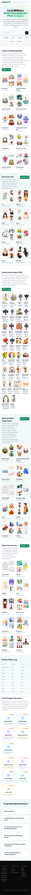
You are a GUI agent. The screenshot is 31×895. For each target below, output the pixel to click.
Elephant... (11, 378)
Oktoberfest (5, 127)
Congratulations (5, 667)
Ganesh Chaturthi (6, 167)
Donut (12, 682)
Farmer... (12, 306)
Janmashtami (5, 148)
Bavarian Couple (18, 351)
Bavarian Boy (4, 394)
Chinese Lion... (18, 336)
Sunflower (6, 37)
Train (12, 676)
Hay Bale (19, 41)
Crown (22, 667)
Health (22, 670)
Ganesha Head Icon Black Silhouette (26, 304)
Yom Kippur (5, 88)
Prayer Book (16, 391)
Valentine (25, 362)
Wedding (4, 593)
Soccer (13, 688)
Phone (22, 685)
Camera (3, 679)
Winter (12, 691)
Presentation (5, 631)
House (3, 685)
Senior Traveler (4, 379)
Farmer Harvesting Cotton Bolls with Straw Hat (13, 304)
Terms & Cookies (23, 873)
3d (2, 204)
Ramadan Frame (5, 406)
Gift (12, 670)
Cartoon (18, 204)
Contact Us (24, 876)
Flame (3, 670)
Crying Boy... (12, 407)
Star (22, 688)
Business (23, 664)
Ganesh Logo (19, 306)
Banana (3, 664)
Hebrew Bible (16, 393)
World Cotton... (5, 305)
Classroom (19, 650)
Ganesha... (26, 334)
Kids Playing (19, 479)
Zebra (22, 691)
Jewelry (13, 685)
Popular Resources (4, 872)
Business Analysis (20, 498)
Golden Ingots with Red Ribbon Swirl (25, 346)
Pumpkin (3, 673)
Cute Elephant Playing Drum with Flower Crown (11, 376)
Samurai (23, 673)
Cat (12, 679)
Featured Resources (4, 876)
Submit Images (15, 872)
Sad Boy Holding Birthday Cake (12, 405)
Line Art (4, 242)
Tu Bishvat (18, 319)
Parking (18, 535)
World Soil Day (5, 458)
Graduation (5, 612)
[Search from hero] (26, 32)
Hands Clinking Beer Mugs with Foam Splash (25, 390)
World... (3, 377)
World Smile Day (6, 109)
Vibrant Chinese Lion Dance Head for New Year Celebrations (19, 333)
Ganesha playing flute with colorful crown (5, 333)
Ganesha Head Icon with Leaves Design (26, 318)
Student (18, 378)
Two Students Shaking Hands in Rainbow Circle (11, 361)
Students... (11, 364)
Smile (3, 688)
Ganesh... (11, 334)
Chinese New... (19, 334)
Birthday (18, 574)
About (22, 868)
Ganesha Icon (11, 337)
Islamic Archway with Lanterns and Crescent (5, 405)
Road (12, 673)
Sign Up (13, 870)
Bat (26, 37)
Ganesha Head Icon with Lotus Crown (26, 333)
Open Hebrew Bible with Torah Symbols (17, 390)
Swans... (24, 364)
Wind (22, 676)
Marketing (18, 631)
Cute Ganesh (3, 335)
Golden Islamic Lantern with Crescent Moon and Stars (25, 376)
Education (4, 650)
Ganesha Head (5, 321)
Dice (3, 682)
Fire (22, 682)
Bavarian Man (18, 365)
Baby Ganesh (11, 377)
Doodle (3, 260)
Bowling (13, 664)
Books (13, 37)
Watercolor (19, 242)
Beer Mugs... (25, 393)
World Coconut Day (21, 148)
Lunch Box (20, 37)
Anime (3, 223)
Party (17, 593)
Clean (6, 2)
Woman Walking (4, 307)
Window (3, 691)
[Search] (23, 2)
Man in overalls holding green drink (4, 361)
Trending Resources (4, 869)
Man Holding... (4, 365)
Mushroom (12, 41)
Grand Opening (5, 479)
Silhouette (19, 260)
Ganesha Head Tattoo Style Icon (20, 304)
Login (13, 868)
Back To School (20, 612)
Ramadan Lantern (24, 378)
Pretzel (3, 391)
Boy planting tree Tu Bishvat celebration (18, 317)
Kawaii (17, 223)
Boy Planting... (19, 321)
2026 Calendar (5, 498)
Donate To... (11, 362)
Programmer (5, 535)
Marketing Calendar (4, 880)
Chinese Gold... (24, 349)
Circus (3, 517)
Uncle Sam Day (20, 167)
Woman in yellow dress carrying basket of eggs (5, 304)
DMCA (22, 870)
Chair (22, 679)
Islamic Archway (5, 408)
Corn (12, 667)
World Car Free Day (21, 109)
